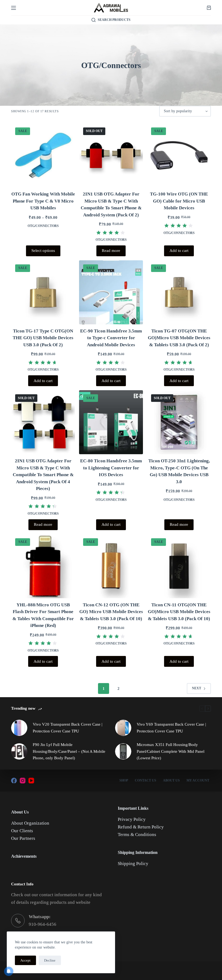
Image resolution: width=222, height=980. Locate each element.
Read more (111, 250)
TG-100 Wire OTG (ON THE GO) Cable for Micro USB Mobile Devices (179, 200)
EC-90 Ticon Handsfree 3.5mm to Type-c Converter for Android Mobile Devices (111, 337)
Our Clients (22, 830)
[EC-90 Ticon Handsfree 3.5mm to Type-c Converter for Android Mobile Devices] (111, 292)
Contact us (145, 780)
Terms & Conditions (137, 834)
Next (196, 688)
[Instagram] (22, 780)
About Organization (30, 823)
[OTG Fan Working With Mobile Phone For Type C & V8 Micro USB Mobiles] (43, 155)
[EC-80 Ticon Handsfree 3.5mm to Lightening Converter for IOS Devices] (111, 422)
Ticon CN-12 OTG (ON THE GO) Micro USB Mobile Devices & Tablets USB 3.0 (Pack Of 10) (111, 611)
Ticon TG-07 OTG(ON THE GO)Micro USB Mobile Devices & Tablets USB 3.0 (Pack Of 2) (179, 337)
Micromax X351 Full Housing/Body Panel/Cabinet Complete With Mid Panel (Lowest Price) (170, 751)
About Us (171, 780)
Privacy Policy (132, 819)
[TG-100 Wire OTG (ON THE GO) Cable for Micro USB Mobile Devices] (179, 155)
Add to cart (178, 250)
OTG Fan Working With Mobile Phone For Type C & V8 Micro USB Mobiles (43, 200)
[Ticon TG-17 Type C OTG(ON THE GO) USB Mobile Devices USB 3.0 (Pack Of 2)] (43, 292)
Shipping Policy (133, 863)
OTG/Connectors (43, 226)
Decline (50, 960)
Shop (123, 780)
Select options (43, 250)
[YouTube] (31, 780)
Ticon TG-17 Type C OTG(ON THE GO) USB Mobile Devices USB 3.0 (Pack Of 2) (43, 337)
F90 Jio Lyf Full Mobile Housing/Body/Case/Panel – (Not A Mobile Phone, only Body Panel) (69, 751)
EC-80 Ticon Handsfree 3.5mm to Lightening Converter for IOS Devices (111, 467)
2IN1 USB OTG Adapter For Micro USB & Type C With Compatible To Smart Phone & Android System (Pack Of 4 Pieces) (43, 474)
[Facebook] (14, 780)
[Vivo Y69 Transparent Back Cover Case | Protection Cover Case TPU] (123, 728)
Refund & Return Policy (141, 827)
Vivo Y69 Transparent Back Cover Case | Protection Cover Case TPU (171, 727)
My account (198, 780)
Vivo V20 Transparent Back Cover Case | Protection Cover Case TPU (67, 727)
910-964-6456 (42, 924)
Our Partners (23, 838)
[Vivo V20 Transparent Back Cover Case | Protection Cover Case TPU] (19, 728)
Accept (25, 960)
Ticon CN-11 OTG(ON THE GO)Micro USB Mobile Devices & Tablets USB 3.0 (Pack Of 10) (179, 611)
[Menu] (13, 7)
